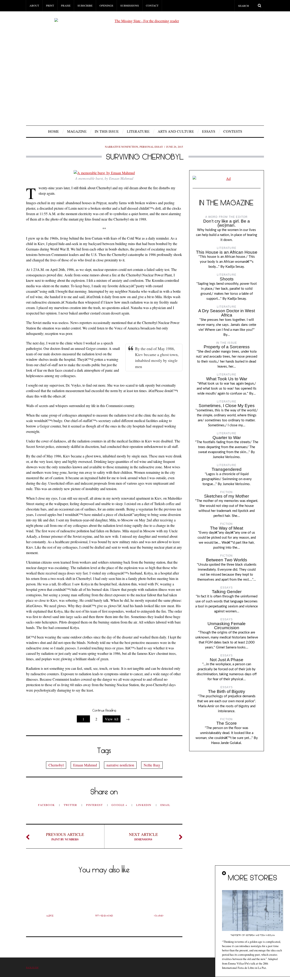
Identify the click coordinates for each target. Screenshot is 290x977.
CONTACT (152, 5)
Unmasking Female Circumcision (227, 625)
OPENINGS (106, 5)
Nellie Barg (152, 765)
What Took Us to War (226, 378)
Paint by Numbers (65, 836)
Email (165, 805)
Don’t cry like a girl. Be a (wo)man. (226, 223)
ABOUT (34, 5)
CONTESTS (232, 131)
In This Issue (107, 131)
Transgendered (227, 469)
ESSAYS (208, 131)
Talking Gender (227, 591)
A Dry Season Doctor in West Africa (226, 312)
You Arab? (159, 915)
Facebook (47, 805)
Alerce (49, 915)
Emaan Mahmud (85, 765)
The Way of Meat (226, 528)
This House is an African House (226, 252)
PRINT (50, 5)
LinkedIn (144, 805)
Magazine (77, 131)
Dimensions (143, 836)
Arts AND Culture (176, 131)
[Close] (224, 873)
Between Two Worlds (226, 559)
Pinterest (95, 805)
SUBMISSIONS (129, 5)
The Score (226, 723)
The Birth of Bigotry (226, 691)
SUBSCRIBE (84, 5)
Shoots (227, 279)
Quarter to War (227, 437)
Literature (138, 131)
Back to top (32, 967)
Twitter (71, 805)
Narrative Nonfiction (121, 146)
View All (111, 719)
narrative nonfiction (120, 765)
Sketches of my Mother (226, 496)
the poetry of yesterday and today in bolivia (253, 935)
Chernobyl (56, 765)
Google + (119, 805)
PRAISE (65, 5)
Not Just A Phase (226, 659)
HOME (53, 131)
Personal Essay (151, 146)
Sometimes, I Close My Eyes (227, 405)
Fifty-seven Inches (104, 915)
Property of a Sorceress (227, 346)
